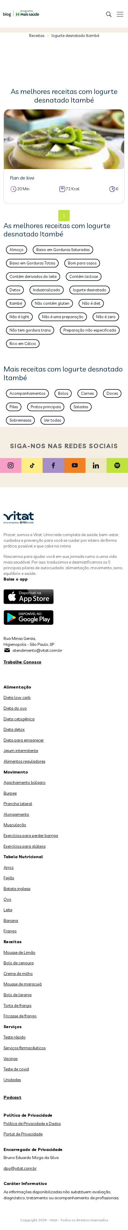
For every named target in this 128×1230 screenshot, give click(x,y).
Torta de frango (18, 1005)
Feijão (9, 878)
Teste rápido (15, 1037)
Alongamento (16, 814)
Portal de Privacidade (23, 1134)
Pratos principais (46, 406)
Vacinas (11, 1058)
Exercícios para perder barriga (31, 835)
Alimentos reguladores (24, 761)
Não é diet (91, 303)
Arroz (9, 867)
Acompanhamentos (27, 393)
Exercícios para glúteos (25, 846)
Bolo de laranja (18, 994)
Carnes (87, 393)
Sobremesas (20, 420)
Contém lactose (83, 276)
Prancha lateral (18, 803)
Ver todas (52, 420)
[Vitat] (19, 10)
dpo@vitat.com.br (20, 1168)
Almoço (17, 249)
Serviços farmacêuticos (25, 1047)
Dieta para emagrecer (24, 740)
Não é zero (105, 316)
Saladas (81, 406)
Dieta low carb (17, 697)
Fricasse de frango (20, 1016)
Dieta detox (14, 729)
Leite (8, 909)
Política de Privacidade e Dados (32, 1123)
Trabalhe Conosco (22, 662)
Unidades (12, 1079)
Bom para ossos (82, 263)
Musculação (15, 824)
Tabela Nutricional (23, 856)
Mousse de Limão (19, 952)
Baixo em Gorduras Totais (32, 263)
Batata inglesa (17, 888)
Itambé (16, 303)
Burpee (10, 793)
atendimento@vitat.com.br (37, 650)
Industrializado (46, 289)
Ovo (7, 899)
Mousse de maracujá (23, 984)
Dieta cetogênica (19, 719)
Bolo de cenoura (19, 963)
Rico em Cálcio (23, 343)
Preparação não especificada (89, 330)
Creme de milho (18, 973)
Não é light (19, 316)
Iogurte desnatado (89, 289)
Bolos (63, 393)
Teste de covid (16, 1069)
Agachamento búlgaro (25, 782)
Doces (112, 393)
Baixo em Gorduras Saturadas (63, 249)
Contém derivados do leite (33, 276)
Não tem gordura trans (30, 330)
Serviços (13, 1026)
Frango (10, 931)
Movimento (16, 772)
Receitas (36, 35)
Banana (11, 920)
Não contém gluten (52, 303)
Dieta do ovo (15, 708)
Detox (15, 289)
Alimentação (17, 687)
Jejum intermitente (21, 750)
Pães (14, 406)
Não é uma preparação (62, 316)
